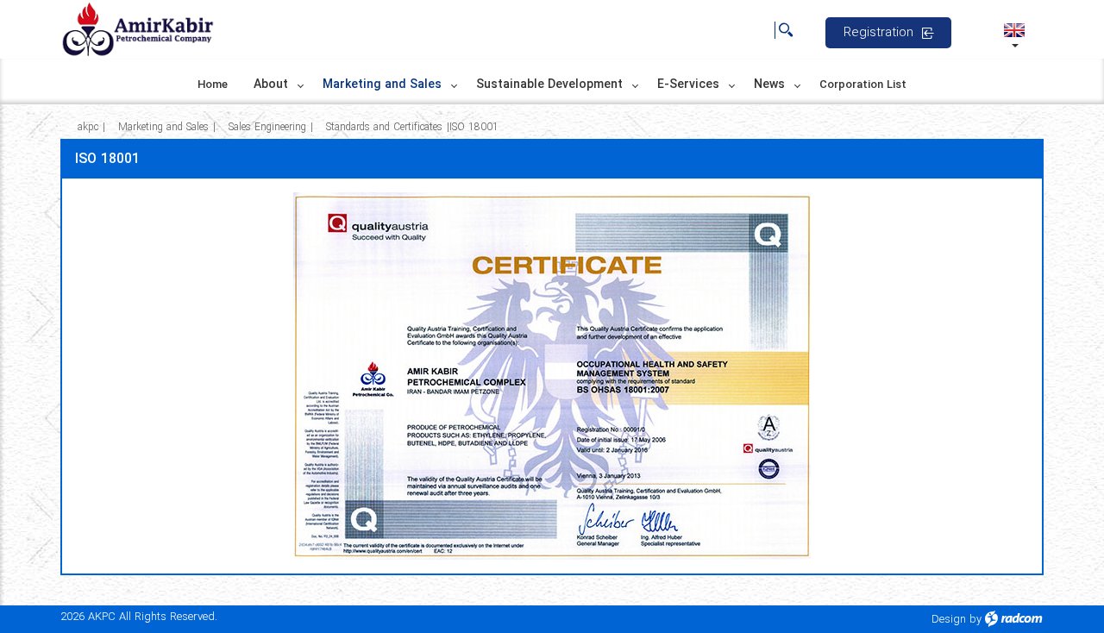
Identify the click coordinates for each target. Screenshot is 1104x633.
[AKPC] (138, 30)
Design (949, 620)
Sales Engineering (267, 127)
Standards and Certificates (384, 127)
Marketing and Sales (163, 127)
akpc (88, 127)
